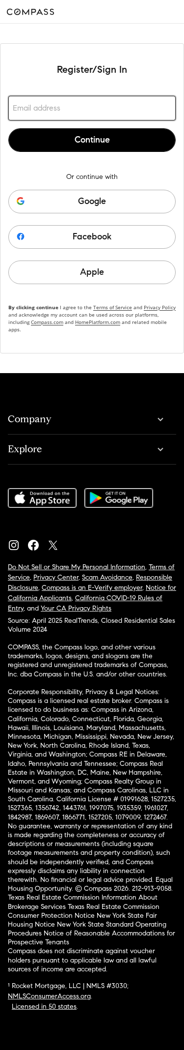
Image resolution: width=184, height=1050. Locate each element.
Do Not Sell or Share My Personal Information (76, 567)
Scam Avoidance (107, 577)
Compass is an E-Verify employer (92, 587)
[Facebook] (37, 542)
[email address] (92, 108)
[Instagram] (17, 542)
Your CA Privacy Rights (76, 608)
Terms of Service (112, 307)
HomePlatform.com (97, 322)
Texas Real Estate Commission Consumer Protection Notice (83, 911)
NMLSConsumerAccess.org (49, 996)
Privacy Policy (160, 307)
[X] (57, 542)
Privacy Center (56, 577)
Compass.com (47, 322)
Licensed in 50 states (44, 1006)
